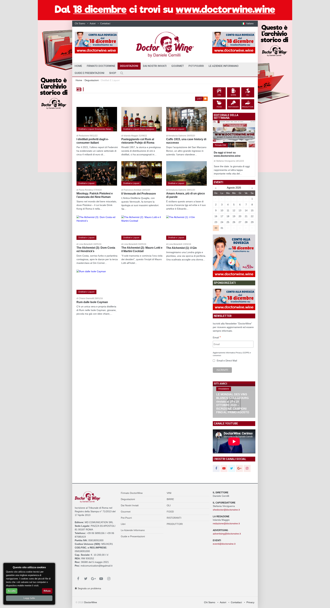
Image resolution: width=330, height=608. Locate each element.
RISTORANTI (174, 517)
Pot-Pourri (196, 65)
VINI (169, 493)
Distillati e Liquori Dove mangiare (138, 129)
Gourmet (177, 65)
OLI (169, 505)
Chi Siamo (80, 23)
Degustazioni (129, 65)
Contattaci (105, 23)
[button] (247, 23)
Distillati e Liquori (176, 129)
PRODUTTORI (175, 524)
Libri (123, 524)
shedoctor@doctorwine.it (226, 509)
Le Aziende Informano (224, 65)
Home (79, 80)
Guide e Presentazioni (89, 73)
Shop (112, 73)
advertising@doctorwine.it (227, 533)
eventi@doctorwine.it (224, 543)
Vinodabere (223, 389)
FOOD (170, 511)
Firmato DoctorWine (101, 65)
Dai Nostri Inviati (155, 65)
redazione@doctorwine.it (226, 523)
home (78, 65)
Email (217, 337)
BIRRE (170, 499)
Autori (93, 23)
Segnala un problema (89, 588)
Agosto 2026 (234, 187)
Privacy (250, 602)
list (199, 98)
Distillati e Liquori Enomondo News (94, 129)
